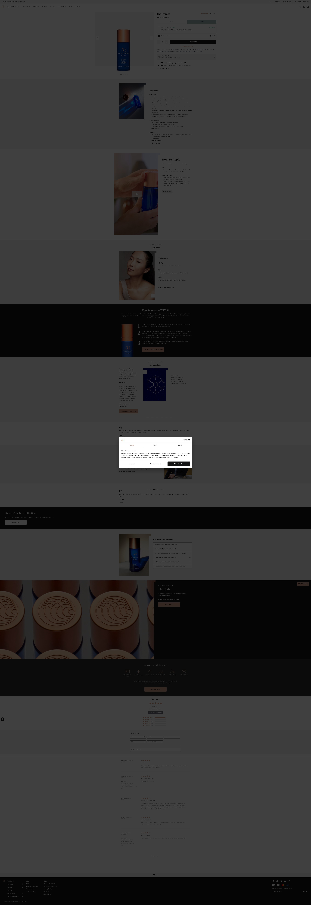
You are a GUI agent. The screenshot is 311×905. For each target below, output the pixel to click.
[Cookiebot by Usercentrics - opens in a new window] (183, 440)
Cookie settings (154, 463)
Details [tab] (156, 445)
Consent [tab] (131, 445)
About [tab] (180, 445)
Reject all (132, 463)
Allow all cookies (179, 463)
